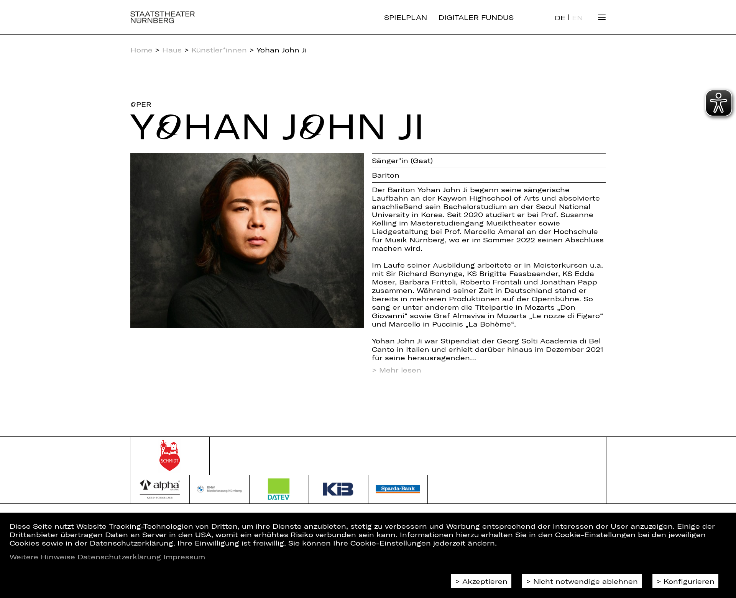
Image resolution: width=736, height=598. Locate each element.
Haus (172, 50)
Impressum (184, 556)
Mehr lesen (400, 370)
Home (141, 50)
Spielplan (405, 17)
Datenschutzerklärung (119, 556)
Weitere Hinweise (42, 556)
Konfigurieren (689, 581)
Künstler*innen (219, 50)
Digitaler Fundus (476, 17)
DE (560, 17)
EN (577, 17)
